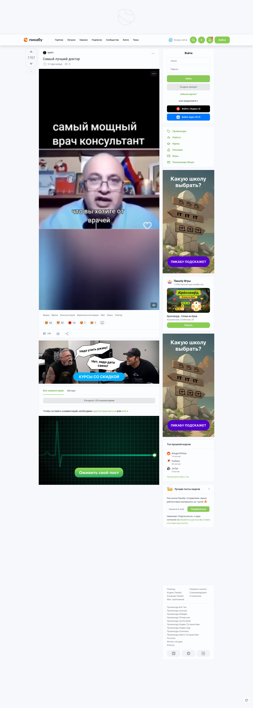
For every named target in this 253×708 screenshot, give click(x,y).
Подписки (97, 40)
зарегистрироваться (104, 411)
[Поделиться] (66, 333)
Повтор (118, 315)
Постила (171, 638)
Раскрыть (99, 400)
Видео (46, 315)
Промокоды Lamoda (177, 610)
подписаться (198, 509)
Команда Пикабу (175, 596)
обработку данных (189, 519)
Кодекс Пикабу (174, 592)
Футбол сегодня (174, 641)
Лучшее (71, 40)
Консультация (67, 315)
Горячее (59, 40)
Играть (189, 325)
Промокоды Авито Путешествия (183, 635)
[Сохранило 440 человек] (58, 333)
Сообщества (112, 40)
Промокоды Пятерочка (178, 617)
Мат (103, 315)
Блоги (126, 40)
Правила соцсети (198, 589)
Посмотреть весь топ (178, 477)
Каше (110, 315)
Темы (136, 40)
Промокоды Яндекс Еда (178, 628)
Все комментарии (53, 390)
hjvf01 (51, 52)
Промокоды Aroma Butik (179, 621)
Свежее (84, 40)
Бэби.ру (171, 645)
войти (125, 411)
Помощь (171, 589)
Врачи (55, 315)
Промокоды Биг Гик (176, 607)
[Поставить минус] (31, 64)
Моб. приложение (175, 599)
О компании (195, 596)
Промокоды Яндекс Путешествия (183, 624)
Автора (71, 390)
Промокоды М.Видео (177, 614)
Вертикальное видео (88, 315)
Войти (222, 40)
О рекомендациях (198, 592)
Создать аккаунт (188, 87)
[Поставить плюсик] (31, 51)
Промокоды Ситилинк (178, 631)
